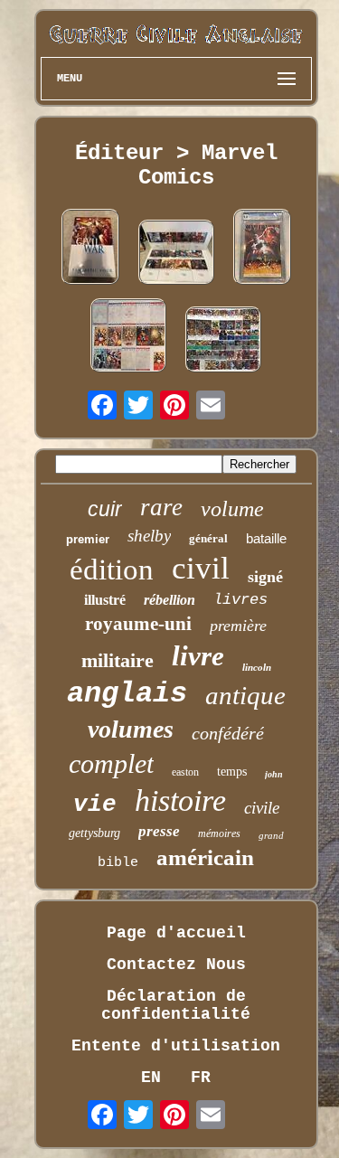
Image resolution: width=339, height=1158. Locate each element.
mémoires (219, 833)
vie (95, 804)
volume (232, 509)
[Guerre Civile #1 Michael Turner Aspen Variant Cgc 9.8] (262, 249)
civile (261, 807)
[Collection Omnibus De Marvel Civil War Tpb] (176, 254)
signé (265, 577)
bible (118, 863)
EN (151, 1078)
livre (198, 656)
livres (240, 599)
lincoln (256, 667)
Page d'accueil (176, 933)
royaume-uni (138, 624)
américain (205, 857)
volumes (131, 729)
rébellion (169, 599)
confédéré (228, 733)
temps (232, 771)
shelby (149, 535)
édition (112, 569)
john (274, 774)
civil (201, 568)
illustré (105, 599)
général (208, 538)
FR (201, 1078)
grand (271, 835)
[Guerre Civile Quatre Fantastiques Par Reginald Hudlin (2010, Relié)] (90, 249)
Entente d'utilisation (175, 1046)
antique (245, 695)
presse (159, 831)
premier (87, 539)
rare (161, 507)
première (238, 626)
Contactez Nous (176, 965)
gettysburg (94, 833)
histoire (180, 800)
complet (111, 763)
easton (185, 772)
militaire (117, 660)
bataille (266, 538)
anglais (127, 694)
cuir (105, 509)
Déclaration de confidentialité (175, 1005)
